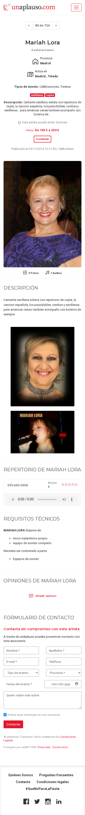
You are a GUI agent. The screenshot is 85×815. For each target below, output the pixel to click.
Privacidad (43, 747)
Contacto (23, 782)
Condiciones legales (53, 782)
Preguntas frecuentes (56, 775)
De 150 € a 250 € (47, 130)
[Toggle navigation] (76, 7)
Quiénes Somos (20, 775)
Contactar (42, 139)
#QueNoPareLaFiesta (43, 789)
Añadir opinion (45, 596)
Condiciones (60, 747)
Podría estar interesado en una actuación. (34, 714)
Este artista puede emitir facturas (44, 122)
